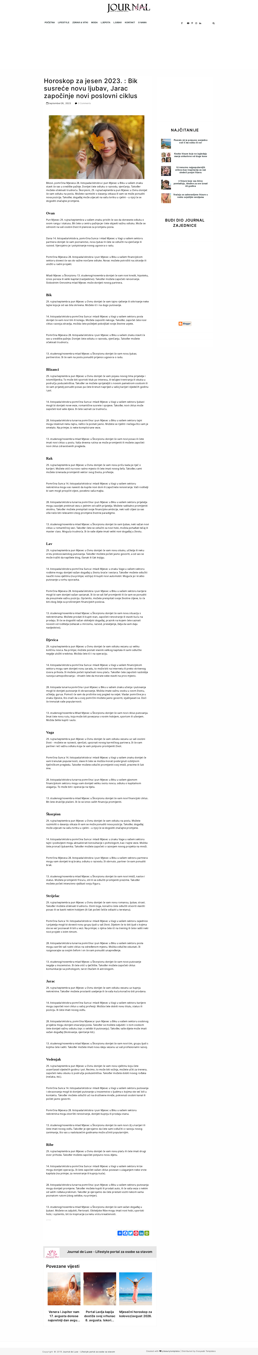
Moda (94, 22)
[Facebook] (124, 1233)
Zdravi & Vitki (80, 22)
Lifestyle (63, 22)
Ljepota (105, 22)
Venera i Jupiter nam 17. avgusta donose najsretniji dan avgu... (64, 1316)
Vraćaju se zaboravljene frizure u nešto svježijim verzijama (190, 196)
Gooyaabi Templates (206, 1351)
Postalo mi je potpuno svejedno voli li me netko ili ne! (191, 141)
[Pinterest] (134, 1233)
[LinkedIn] (140, 1233)
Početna (50, 22)
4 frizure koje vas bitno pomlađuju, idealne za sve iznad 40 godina (191, 183)
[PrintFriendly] (145, 1233)
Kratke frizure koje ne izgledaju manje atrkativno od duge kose (190, 155)
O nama (142, 22)
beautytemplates (172, 1351)
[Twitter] (129, 1233)
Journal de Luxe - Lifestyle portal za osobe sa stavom (89, 1352)
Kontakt (130, 22)
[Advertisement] (89, 48)
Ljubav (117, 22)
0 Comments (84, 103)
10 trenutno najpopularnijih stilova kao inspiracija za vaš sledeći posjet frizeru (190, 170)
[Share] (118, 1233)
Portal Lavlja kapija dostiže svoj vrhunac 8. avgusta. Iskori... (99, 1316)
